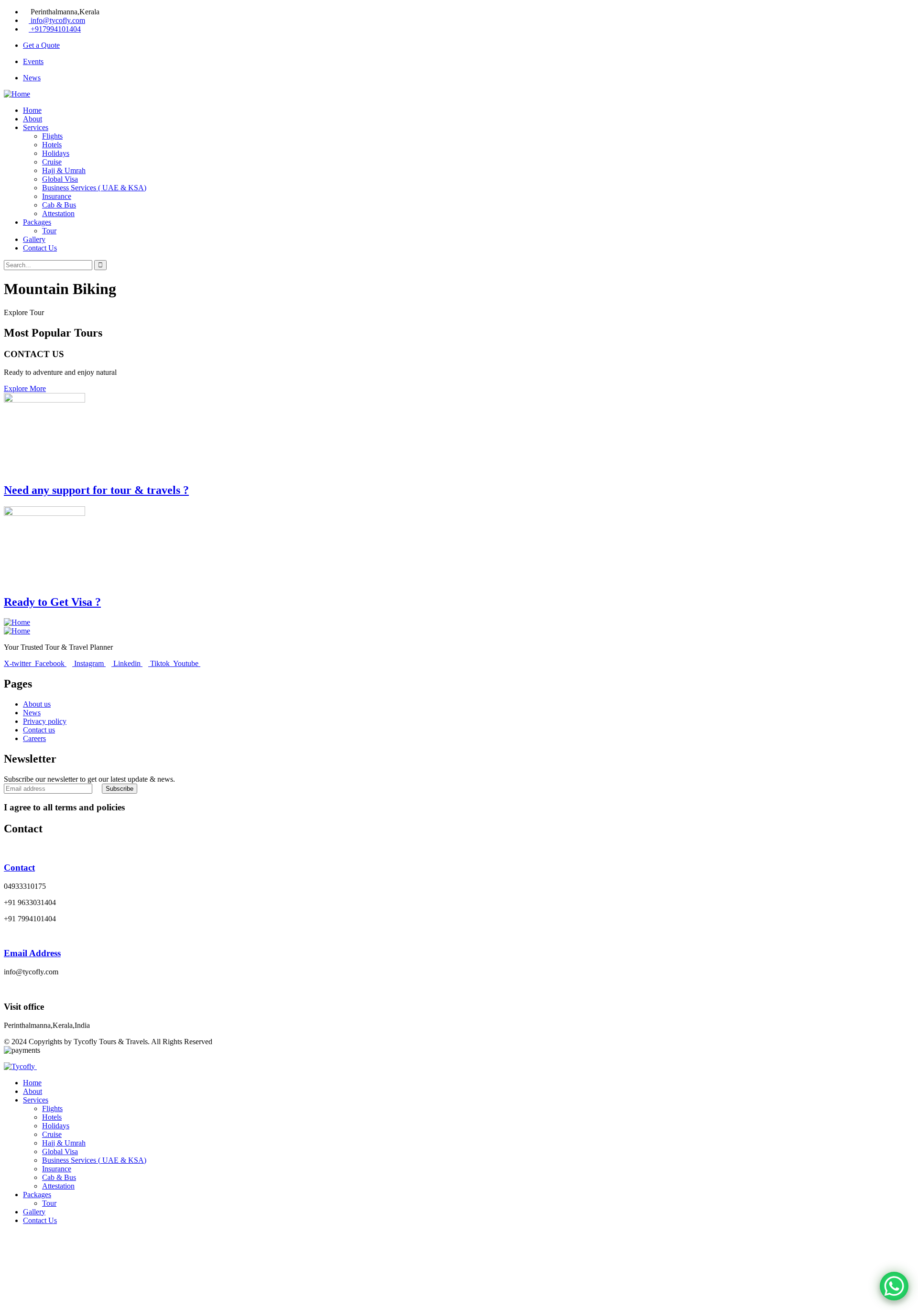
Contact (19, 867)
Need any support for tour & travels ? (96, 490)
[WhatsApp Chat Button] (894, 1286)
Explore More (25, 388)
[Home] (17, 94)
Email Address (32, 953)
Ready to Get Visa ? (52, 602)
